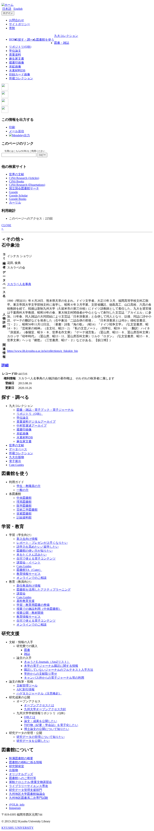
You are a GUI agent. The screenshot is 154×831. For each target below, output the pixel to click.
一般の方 (23, 489)
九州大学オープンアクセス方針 (45, 709)
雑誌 (27, 654)
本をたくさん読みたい (32, 554)
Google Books (17, 199)
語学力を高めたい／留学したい (38, 546)
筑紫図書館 (24, 513)
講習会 (21, 593)
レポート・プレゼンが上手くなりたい (42, 542)
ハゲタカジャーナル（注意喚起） (39, 693)
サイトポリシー (19, 24)
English (18, 8)
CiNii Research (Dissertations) (27, 184)
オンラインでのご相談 (32, 577)
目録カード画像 (19, 74)
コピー (42, 154)
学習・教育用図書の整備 (33, 604)
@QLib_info (16, 804)
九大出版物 (16, 457)
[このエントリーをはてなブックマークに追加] (5, 104)
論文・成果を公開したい (40, 721)
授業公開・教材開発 (30, 612)
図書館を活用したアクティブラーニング (44, 589)
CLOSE (6, 225)
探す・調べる (27, 39)
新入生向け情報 (27, 538)
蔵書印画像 (16, 62)
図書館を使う (45, 39)
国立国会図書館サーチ (24, 188)
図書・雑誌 (61, 42)
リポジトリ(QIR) (20, 46)
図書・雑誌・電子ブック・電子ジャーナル (45, 409)
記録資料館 (24, 517)
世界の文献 (16, 174)
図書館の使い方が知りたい (35, 550)
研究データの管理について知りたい (41, 736)
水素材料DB (17, 70)
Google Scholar (18, 195)
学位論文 (15, 50)
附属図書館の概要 (21, 758)
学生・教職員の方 (29, 486)
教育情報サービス (29, 573)
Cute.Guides (16, 464)
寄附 (12, 28)
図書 (27, 650)
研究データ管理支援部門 (25, 790)
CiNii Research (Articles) (24, 178)
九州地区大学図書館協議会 (27, 793)
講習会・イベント (29, 562)
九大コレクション (66, 35)
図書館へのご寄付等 (22, 778)
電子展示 (15, 461)
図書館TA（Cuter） (29, 569)
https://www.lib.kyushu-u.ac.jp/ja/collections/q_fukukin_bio (42, 350)
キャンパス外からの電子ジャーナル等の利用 (54, 677)
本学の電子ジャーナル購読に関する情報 (51, 665)
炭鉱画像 (15, 66)
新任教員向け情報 (29, 585)
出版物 (13, 770)
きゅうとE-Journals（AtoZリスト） (47, 661)
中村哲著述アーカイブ (32, 425)
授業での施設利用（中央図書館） (39, 608)
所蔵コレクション (21, 78)
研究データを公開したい (33, 740)
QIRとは (29, 717)
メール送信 (16, 131)
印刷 (12, 127)
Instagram (15, 808)
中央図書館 (24, 497)
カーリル (15, 202)
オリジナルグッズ (21, 774)
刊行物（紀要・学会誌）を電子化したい (51, 725)
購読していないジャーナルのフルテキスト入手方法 (58, 669)
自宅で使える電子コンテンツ (36, 558)
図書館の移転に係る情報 (25, 762)
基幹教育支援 (26, 600)
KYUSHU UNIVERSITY (18, 827)
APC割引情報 (26, 689)
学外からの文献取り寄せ (40, 673)
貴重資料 (15, 54)
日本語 (6, 8)
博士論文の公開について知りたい (46, 729)
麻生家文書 (16, 58)
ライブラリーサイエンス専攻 (28, 786)
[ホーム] (8, 4)
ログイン (8, 13)
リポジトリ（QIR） (30, 413)
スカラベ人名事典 (19, 284)
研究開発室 (16, 766)
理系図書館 (24, 501)
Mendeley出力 (21, 135)
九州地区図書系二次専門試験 (28, 797)
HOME (13, 39)
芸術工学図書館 (27, 509)
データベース (18, 449)
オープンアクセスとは (39, 705)
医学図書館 (24, 505)
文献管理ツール (27, 685)
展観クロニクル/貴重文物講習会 (30, 782)
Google (13, 192)
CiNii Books (16, 181)
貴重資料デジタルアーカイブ (36, 421)
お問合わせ (16, 20)
